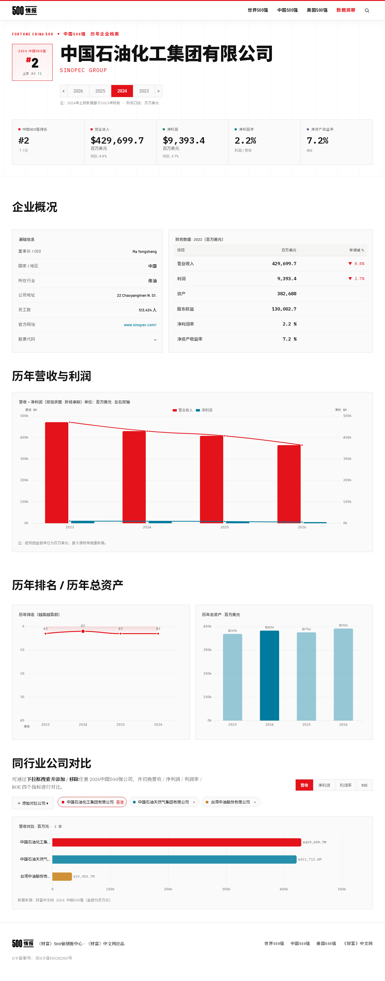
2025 (100, 91)
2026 (78, 91)
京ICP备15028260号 (53, 958)
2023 (144, 91)
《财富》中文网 (357, 943)
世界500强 (258, 10)
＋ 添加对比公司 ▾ (32, 803)
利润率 (346, 785)
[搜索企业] (367, 11)
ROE (365, 785)
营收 (304, 785)
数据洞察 (346, 10)
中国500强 (287, 10)
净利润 (324, 785)
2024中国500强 (32, 51)
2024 (122, 91)
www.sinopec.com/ (140, 324)
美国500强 (317, 10)
